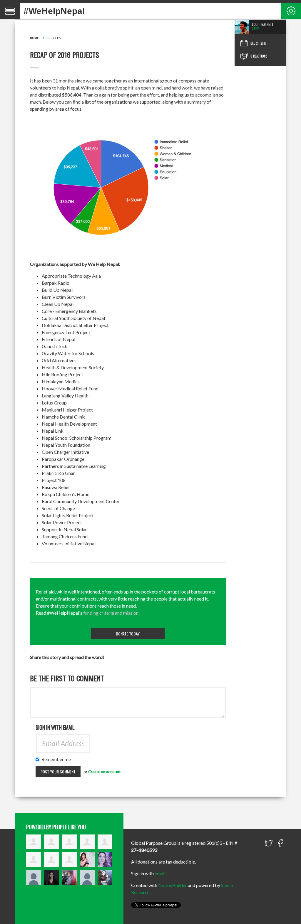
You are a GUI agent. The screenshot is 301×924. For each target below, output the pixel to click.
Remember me (57, 759)
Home (34, 38)
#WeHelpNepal (54, 11)
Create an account (104, 771)
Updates (53, 38)
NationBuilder (172, 885)
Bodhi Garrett (262, 24)
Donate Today (128, 633)
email (160, 873)
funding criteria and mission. (111, 613)
